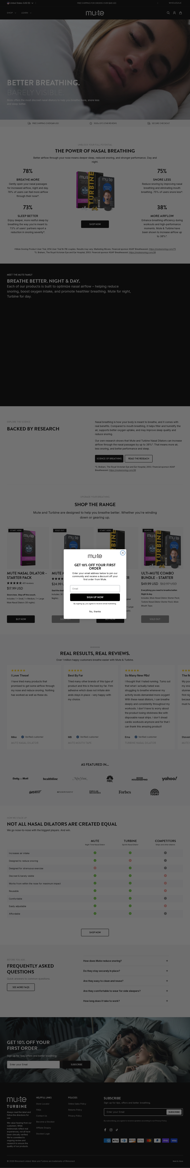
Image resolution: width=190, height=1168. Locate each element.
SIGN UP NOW (95, 597)
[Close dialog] (122, 552)
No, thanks (95, 611)
